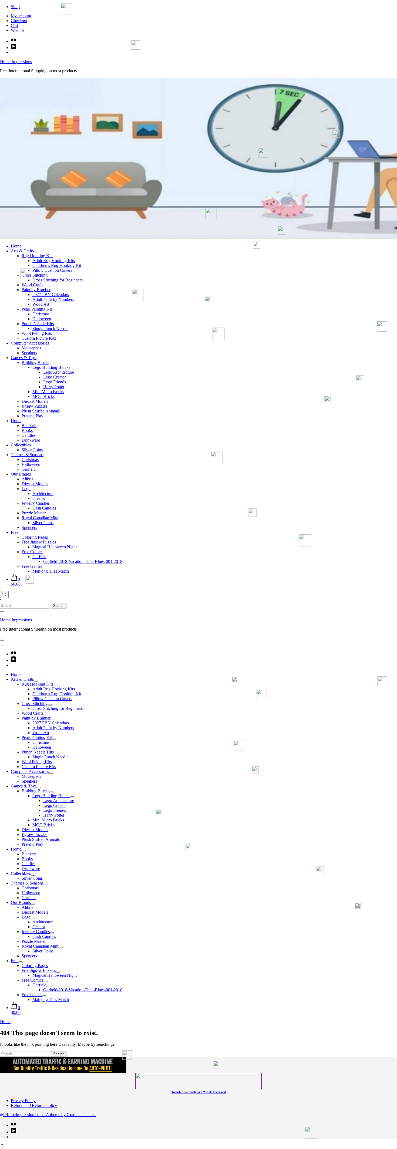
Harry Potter (53, 386)
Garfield (29, 469)
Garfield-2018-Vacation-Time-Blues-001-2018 (82, 561)
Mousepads (31, 348)
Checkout (19, 20)
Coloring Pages (35, 537)
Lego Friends (54, 382)
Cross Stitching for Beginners (57, 280)
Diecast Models (35, 401)
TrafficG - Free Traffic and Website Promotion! (198, 1091)
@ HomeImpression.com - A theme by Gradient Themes (48, 1114)
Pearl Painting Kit (37, 309)
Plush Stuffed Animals (41, 411)
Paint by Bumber (36, 289)
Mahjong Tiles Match (50, 571)
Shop (15, 6)
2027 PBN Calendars (50, 294)
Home (16, 246)
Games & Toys (23, 357)
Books (27, 430)
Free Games (32, 566)
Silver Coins (32, 450)
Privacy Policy (23, 1100)
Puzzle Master (34, 513)
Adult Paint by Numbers (53, 299)
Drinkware (31, 440)
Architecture (42, 493)
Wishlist (17, 30)
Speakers (29, 352)
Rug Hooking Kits (37, 255)
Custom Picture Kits (39, 338)
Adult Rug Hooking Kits (53, 260)
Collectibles (21, 445)
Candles (28, 435)
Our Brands (21, 474)
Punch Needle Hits (38, 323)
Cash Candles (44, 508)
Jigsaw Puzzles (34, 406)
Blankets (29, 425)
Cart (14, 25)
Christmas (40, 314)
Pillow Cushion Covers (52, 270)
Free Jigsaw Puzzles (39, 542)
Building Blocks (35, 362)
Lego (26, 488)
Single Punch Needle (50, 328)
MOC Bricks (43, 396)
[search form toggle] (4, 594)
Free (14, 532)
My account (21, 15)
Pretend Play (32, 416)
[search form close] (2, 612)
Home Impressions (16, 61)
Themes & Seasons (27, 454)
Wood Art (40, 304)
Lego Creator (54, 377)
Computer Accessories (30, 343)
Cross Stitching (35, 275)
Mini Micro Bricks (48, 391)
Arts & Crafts (22, 251)
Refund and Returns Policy (34, 1105)
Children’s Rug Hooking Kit (56, 265)
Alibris (27, 479)
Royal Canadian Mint (40, 517)
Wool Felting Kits (37, 333)
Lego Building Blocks (51, 367)
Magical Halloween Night (54, 547)
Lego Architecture (58, 372)
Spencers (29, 527)
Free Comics (32, 551)
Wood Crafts (32, 285)
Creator (38, 498)
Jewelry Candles (36, 503)
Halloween (41, 319)
